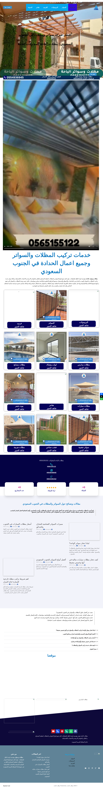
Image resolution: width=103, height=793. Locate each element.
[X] (101, 396)
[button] (7, 7)
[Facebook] (79, 2)
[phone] (76, 2)
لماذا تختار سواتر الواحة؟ (79, 543)
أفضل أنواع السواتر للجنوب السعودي (51, 560)
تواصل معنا (72, 765)
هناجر (37, 7)
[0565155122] (51, 464)
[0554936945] (51, 470)
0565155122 (51, 466)
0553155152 (51, 479)
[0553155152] (51, 477)
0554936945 (51, 473)
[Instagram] (74, 2)
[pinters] (69, 2)
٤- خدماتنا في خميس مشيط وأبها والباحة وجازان (83, 641)
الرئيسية (72, 7)
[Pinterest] (92, 768)
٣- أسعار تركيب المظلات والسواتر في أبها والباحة (83, 637)
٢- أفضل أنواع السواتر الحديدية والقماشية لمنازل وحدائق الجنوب (79, 634)
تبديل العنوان (93, 649)
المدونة (30, 7)
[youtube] (72, 2)
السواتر (64, 7)
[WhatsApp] (101, 399)
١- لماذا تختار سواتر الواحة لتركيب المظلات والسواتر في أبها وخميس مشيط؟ (76, 630)
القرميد (45, 7)
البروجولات (54, 7)
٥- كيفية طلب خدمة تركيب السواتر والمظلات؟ (84, 645)
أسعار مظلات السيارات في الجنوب (17, 524)
